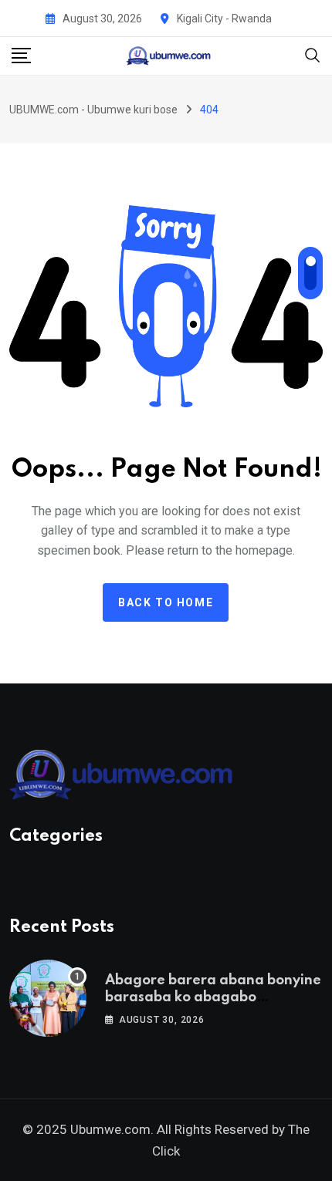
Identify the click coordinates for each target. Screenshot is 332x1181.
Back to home (165, 602)
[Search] (312, 54)
